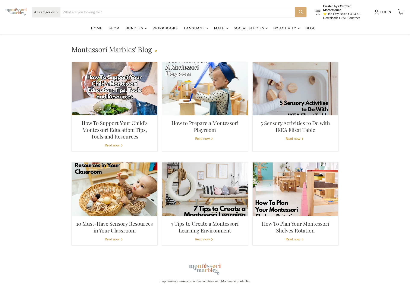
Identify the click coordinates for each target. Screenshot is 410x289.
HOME (96, 28)
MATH (220, 28)
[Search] (300, 12)
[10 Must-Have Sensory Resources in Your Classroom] (114, 189)
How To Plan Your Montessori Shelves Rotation (295, 227)
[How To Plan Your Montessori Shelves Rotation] (295, 189)
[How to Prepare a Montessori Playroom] (205, 88)
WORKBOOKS (165, 28)
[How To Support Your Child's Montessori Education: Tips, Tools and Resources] (114, 88)
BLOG (310, 28)
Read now (112, 145)
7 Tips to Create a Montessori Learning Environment (205, 227)
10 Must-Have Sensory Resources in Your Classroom (114, 227)
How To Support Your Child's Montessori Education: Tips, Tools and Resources (115, 129)
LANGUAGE (195, 28)
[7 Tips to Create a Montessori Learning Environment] (205, 189)
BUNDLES (135, 28)
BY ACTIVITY (285, 28)
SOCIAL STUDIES (249, 28)
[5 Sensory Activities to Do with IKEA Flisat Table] (295, 88)
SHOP (114, 28)
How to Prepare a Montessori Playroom (205, 126)
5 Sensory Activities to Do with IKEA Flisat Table (295, 126)
